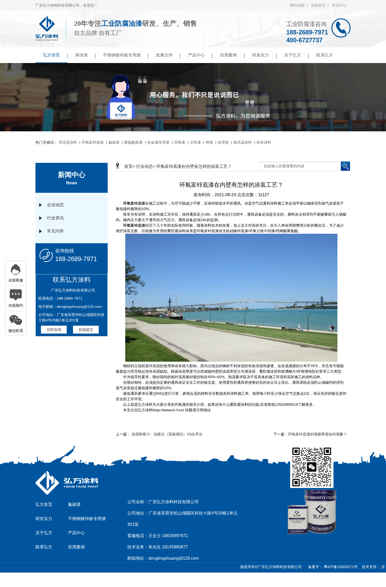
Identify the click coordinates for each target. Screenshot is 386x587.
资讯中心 (339, 5)
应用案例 (228, 55)
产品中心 (196, 55)
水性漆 (195, 142)
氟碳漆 (113, 142)
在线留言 (86, 330)
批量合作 (164, 55)
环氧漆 (179, 142)
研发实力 (260, 55)
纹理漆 (223, 142)
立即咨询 (53, 330)
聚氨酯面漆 (133, 142)
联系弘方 (324, 55)
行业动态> (145, 166)
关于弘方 (292, 55)
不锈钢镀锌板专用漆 (122, 55)
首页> (129, 166)
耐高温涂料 (242, 142)
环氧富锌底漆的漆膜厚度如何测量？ (317, 434)
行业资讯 (55, 218)
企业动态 (55, 204)
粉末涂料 (264, 142)
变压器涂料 (68, 142)
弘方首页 (51, 55)
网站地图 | (300, 5)
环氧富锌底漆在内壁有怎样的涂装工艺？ (194, 166)
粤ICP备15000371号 (340, 567)
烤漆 (209, 142)
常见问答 (55, 231)
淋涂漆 (81, 55)
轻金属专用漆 (158, 142)
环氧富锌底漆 (93, 142)
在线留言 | (321, 5)
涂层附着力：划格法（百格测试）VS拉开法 (167, 434)
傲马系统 (198, 580)
